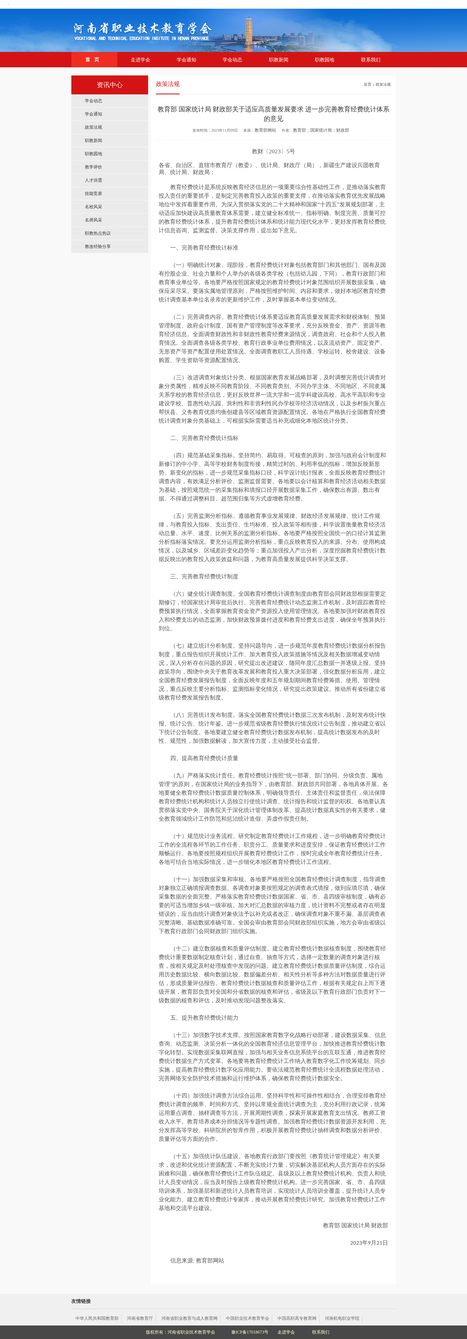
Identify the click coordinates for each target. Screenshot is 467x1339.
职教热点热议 (98, 233)
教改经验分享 (98, 246)
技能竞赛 (93, 193)
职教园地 (324, 59)
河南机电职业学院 (342, 1318)
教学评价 (93, 167)
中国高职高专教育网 (297, 1318)
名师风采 (93, 220)
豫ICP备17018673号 (249, 1332)
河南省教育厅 (140, 1318)
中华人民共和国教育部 (97, 1318)
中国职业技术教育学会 (247, 1318)
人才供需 (93, 180)
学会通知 (186, 59)
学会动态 (232, 59)
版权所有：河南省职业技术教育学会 (180, 1332)
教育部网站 (265, 130)
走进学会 (140, 59)
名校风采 (93, 206)
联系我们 (371, 59)
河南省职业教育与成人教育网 (189, 1318)
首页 (94, 59)
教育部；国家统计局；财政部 (321, 130)
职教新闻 (278, 59)
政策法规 (93, 127)
